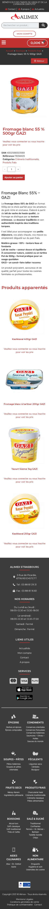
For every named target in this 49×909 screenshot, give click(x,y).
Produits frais (34, 50)
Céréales (35, 767)
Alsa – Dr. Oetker (13, 864)
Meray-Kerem (14, 792)
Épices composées (13, 730)
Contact (24, 657)
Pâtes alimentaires (35, 801)
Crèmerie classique (35, 798)
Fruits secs (14, 787)
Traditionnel (35, 823)
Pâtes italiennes (14, 764)
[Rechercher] (43, 25)
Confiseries (35, 826)
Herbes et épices (13, 727)
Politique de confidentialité (20, 904)
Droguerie (35, 864)
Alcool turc (13, 823)
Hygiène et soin (35, 867)
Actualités (24, 648)
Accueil (9, 50)
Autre (13, 867)
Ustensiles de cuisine (35, 869)
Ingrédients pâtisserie (13, 795)
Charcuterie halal (35, 792)
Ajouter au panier (13, 177)
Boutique (20, 50)
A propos (24, 662)
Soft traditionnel (14, 829)
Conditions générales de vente (24, 902)
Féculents (35, 759)
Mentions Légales (24, 899)
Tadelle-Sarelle (35, 835)
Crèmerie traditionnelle (27, 159)
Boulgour (35, 769)
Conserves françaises (35, 730)
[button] (24, 34)
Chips (35, 837)
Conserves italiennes (35, 733)
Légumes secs (35, 764)
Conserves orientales (35, 727)
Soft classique (13, 826)
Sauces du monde (35, 741)
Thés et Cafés (13, 832)
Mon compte (25, 653)
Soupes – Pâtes (14, 759)
